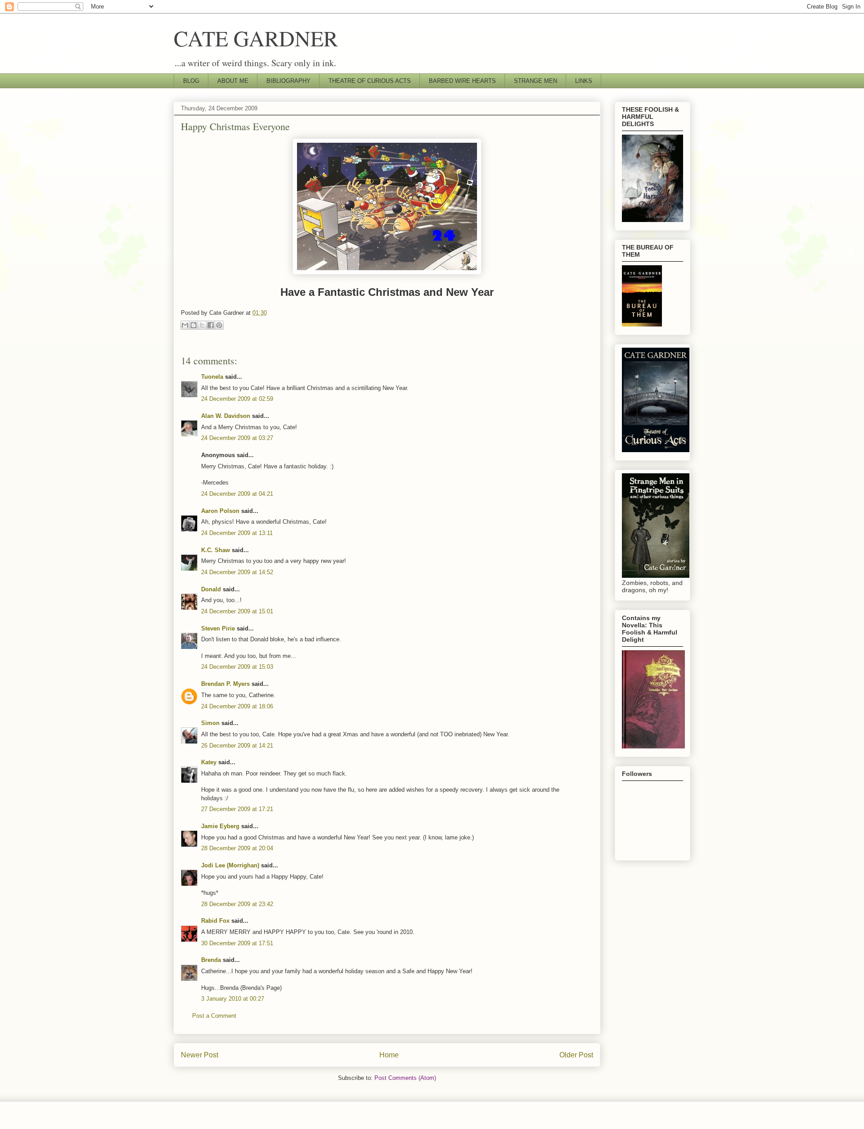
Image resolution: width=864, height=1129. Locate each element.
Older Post (576, 1055)
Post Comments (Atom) (405, 1078)
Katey (208, 762)
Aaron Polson (220, 511)
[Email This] (184, 325)
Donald (211, 589)
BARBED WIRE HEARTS (462, 80)
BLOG (191, 80)
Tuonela (212, 376)
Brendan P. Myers (225, 683)
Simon (210, 723)
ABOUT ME (232, 80)
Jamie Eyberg (220, 826)
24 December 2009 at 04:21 (237, 493)
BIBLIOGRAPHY (288, 80)
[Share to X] (202, 325)
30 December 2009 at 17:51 (237, 943)
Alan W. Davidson (225, 416)
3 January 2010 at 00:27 (232, 998)
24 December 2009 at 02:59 (237, 398)
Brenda (211, 960)
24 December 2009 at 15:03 (237, 666)
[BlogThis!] (193, 325)
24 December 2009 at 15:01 (237, 611)
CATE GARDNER (256, 37)
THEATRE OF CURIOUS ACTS (369, 80)
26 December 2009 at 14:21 (237, 745)
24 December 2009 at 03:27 (237, 438)
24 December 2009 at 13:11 (237, 533)
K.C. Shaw (215, 550)
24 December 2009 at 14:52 (237, 572)
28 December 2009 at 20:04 (237, 848)
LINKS (583, 80)
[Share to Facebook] (210, 325)
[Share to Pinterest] (219, 325)
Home (389, 1055)
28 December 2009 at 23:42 (237, 904)
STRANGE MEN (535, 80)
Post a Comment (214, 1015)
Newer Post (199, 1055)
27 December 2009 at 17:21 (237, 809)
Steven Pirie (218, 628)
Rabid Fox (215, 920)
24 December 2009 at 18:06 (237, 706)
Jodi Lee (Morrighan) (230, 865)
